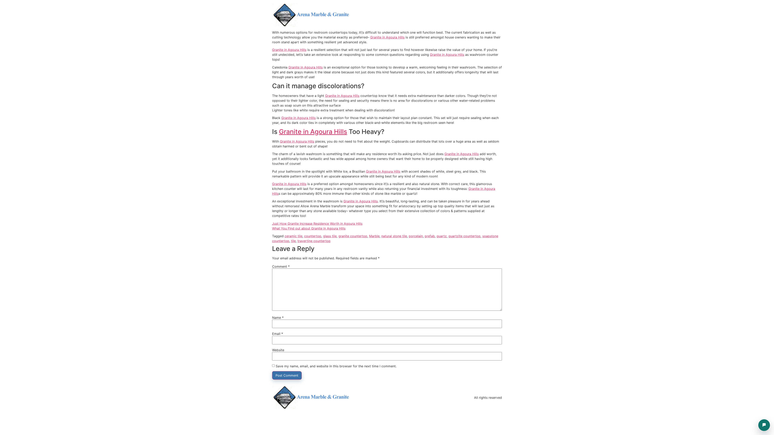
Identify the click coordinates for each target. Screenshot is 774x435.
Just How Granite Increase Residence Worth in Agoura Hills (317, 224)
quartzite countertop (464, 236)
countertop (312, 236)
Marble (374, 236)
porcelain (416, 236)
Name (278, 317)
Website (278, 350)
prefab (430, 236)
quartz (442, 236)
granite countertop (352, 236)
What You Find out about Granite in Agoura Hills (308, 228)
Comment (281, 266)
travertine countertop (314, 241)
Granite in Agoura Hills (387, 37)
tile (293, 241)
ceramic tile (293, 236)
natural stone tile (394, 236)
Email (277, 333)
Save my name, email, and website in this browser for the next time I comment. (336, 366)
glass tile (330, 236)
